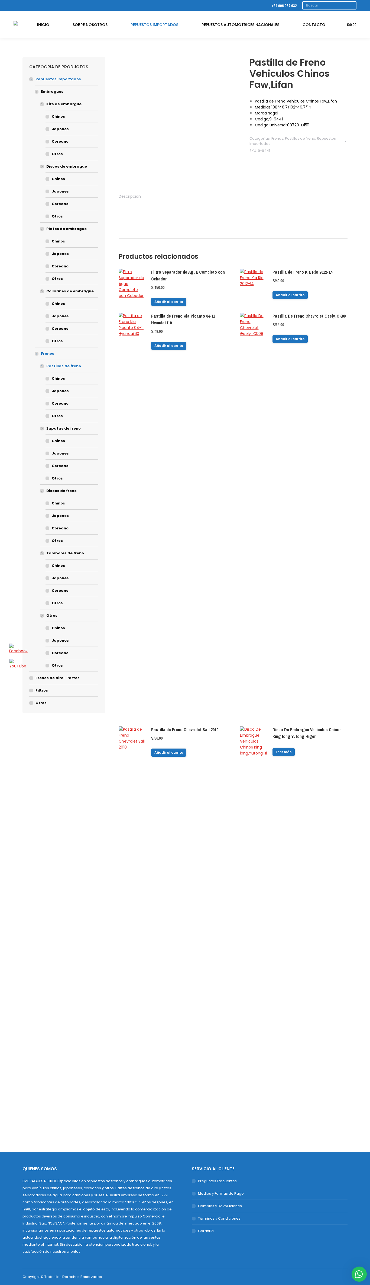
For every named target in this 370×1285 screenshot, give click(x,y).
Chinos (58, 116)
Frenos (277, 138)
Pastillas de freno (300, 138)
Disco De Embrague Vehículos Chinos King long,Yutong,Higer (307, 733)
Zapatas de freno (63, 428)
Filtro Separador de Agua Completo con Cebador (188, 275)
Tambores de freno (65, 553)
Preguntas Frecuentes (217, 1181)
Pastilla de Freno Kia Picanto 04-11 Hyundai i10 (183, 319)
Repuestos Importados (58, 79)
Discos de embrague (66, 166)
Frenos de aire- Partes (57, 677)
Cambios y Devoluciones (220, 1206)
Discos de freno (61, 490)
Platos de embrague (66, 228)
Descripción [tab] (130, 196)
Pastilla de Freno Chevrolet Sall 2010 (184, 730)
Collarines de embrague (70, 291)
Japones (60, 129)
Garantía (206, 1230)
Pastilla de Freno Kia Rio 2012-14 (302, 272)
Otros (57, 153)
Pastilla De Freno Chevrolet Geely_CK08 (309, 316)
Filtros (41, 690)
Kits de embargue (64, 104)
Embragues (52, 91)
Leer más (283, 752)
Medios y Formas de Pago (221, 1193)
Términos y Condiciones (219, 1218)
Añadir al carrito (168, 301)
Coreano (60, 141)
